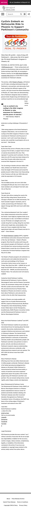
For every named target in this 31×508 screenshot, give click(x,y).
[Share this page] (29, 14)
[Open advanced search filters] (24, 14)
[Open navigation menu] (2, 14)
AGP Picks (4, 2)
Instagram (4, 419)
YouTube (3, 423)
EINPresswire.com (7, 67)
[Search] (21, 14)
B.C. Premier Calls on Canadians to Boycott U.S (15, 2)
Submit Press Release (9, 502)
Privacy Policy (23, 505)
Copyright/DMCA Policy (11, 505)
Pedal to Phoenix (17, 82)
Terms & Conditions (22, 502)
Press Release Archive (18, 498)
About (8, 498)
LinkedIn (3, 417)
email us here (5, 413)
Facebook (4, 421)
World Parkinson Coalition (11, 235)
